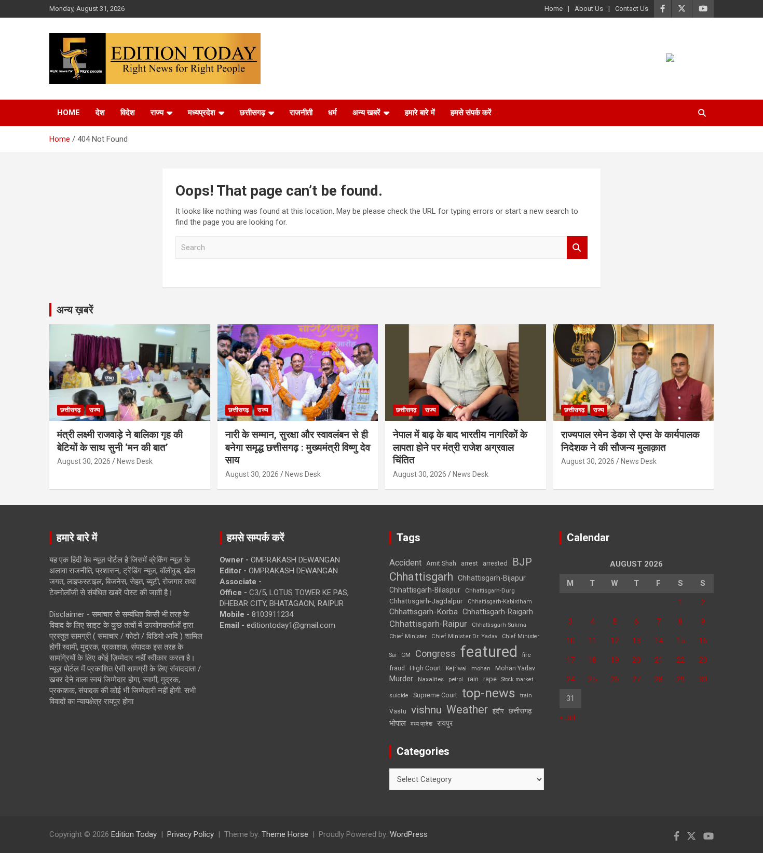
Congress (435, 653)
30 (703, 679)
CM (406, 654)
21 (659, 660)
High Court (425, 668)
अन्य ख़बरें (75, 310)
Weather (467, 709)
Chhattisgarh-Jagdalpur (426, 601)
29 (680, 679)
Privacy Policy (190, 834)
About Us (589, 8)
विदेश (127, 112)
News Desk (135, 461)
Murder (401, 678)
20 (636, 660)
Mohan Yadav (515, 668)
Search (577, 247)
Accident (405, 563)
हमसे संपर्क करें (471, 112)
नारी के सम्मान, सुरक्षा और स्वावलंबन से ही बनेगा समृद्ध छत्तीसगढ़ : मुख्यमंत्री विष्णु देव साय (297, 447)
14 (659, 640)
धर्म (332, 112)
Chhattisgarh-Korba (423, 611)
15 (680, 640)
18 (592, 660)
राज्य (157, 112)
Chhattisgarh (421, 576)
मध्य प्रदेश (421, 724)
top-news (488, 692)
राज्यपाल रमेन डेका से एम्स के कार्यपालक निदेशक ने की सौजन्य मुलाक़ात (630, 441)
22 (680, 660)
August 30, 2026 (84, 461)
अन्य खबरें (366, 112)
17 (570, 660)
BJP (522, 562)
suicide (398, 695)
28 (659, 679)
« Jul (567, 717)
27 (636, 679)
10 (570, 640)
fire (526, 654)
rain (473, 679)
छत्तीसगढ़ (520, 711)
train (526, 695)
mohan (481, 668)
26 (614, 679)
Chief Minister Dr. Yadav (464, 636)
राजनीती (301, 112)
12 (614, 640)
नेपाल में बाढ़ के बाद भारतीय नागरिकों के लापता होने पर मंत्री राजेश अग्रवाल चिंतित (460, 447)
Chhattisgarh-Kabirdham (500, 601)
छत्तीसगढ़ (252, 112)
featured (488, 652)
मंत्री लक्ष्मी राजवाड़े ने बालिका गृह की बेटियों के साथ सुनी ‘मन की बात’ (120, 441)
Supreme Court (435, 695)
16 (703, 640)
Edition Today (134, 834)
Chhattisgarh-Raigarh (497, 612)
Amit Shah (441, 563)
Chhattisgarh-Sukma (499, 625)
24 (570, 679)
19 (614, 660)
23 (703, 660)
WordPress (409, 834)
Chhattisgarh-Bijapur (492, 578)
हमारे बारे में (420, 112)
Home (553, 8)
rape (490, 679)
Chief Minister (408, 636)
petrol (455, 679)
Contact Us (631, 8)
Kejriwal (456, 668)
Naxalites (431, 679)
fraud (397, 668)
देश (100, 112)
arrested (495, 563)
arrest (469, 563)
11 (592, 640)
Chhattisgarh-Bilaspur (424, 590)
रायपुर (445, 723)
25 (592, 679)
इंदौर (498, 711)
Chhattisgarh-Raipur (428, 623)
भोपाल (397, 723)
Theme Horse (285, 834)
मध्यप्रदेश (201, 112)
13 (636, 640)
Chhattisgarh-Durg (490, 590)
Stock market (517, 679)
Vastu (397, 711)
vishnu (426, 710)
